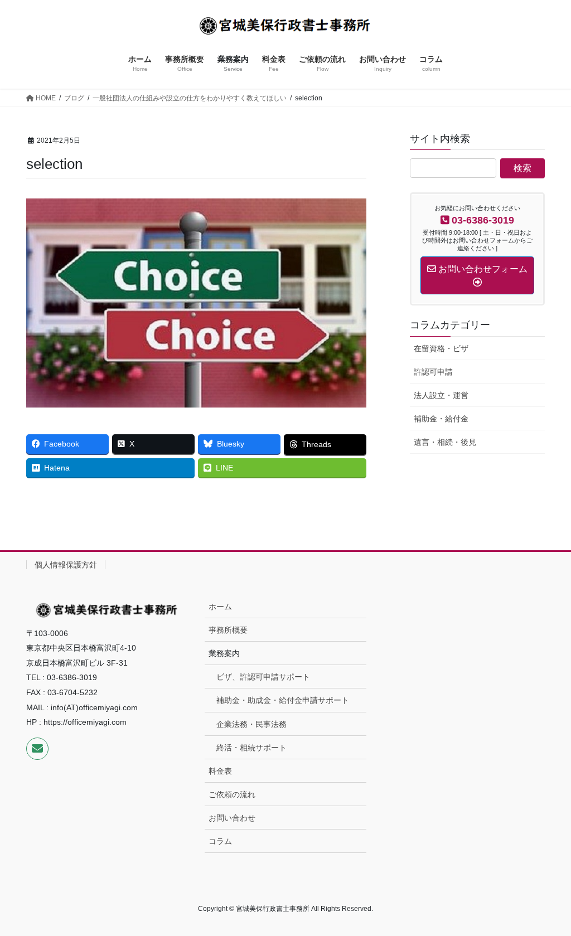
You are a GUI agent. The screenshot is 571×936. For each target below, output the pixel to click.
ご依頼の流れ (232, 794)
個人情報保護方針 (66, 564)
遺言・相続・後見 (445, 442)
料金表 (220, 771)
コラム (220, 841)
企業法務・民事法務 (251, 724)
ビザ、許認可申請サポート (263, 676)
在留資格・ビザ (441, 348)
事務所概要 (228, 629)
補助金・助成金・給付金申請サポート (282, 700)
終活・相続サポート (251, 747)
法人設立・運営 (441, 395)
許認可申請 (433, 371)
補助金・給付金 (441, 418)
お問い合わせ (232, 817)
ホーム (220, 606)
